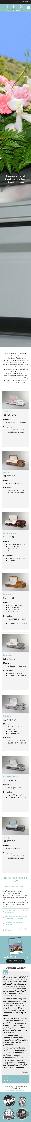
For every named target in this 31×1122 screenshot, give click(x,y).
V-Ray (6, 837)
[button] (28, 7)
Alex (5, 411)
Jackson (7, 655)
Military (7, 716)
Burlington (8, 594)
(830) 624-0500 (8, 906)
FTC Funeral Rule (22, 371)
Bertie (6, 472)
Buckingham (9, 533)
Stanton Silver (10, 777)
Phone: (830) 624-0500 (23, 2)
